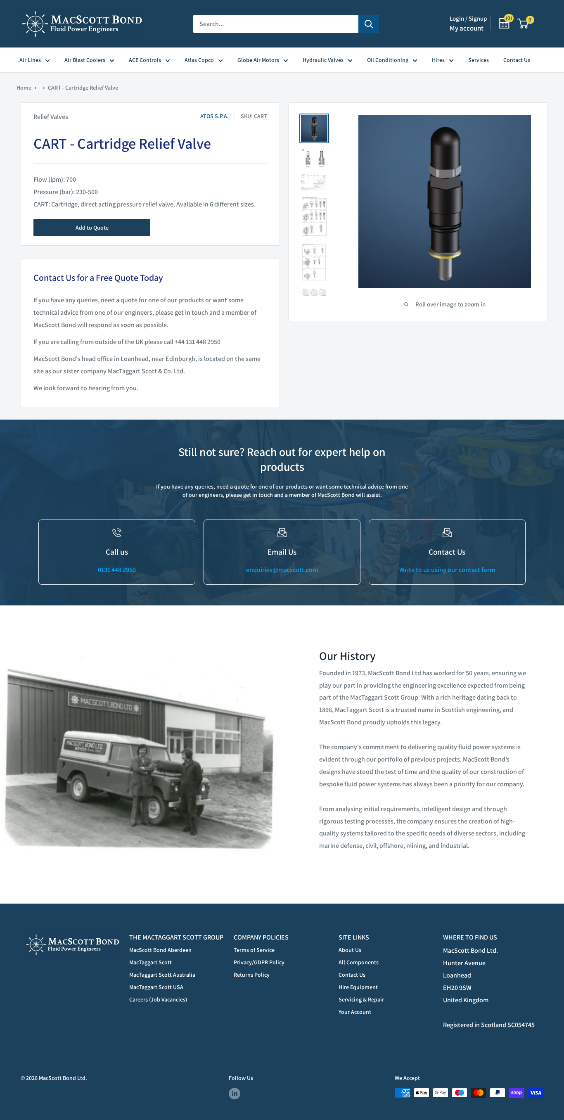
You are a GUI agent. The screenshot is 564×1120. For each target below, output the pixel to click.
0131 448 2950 (117, 569)
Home (24, 87)
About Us (350, 950)
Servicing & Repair (361, 999)
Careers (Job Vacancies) (158, 999)
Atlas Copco (199, 60)
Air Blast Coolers (84, 60)
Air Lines (30, 60)
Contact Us (516, 60)
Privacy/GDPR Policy (259, 962)
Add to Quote (92, 227)
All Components (359, 962)
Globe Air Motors (258, 60)
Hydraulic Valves (323, 60)
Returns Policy (252, 974)
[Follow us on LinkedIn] (234, 1094)
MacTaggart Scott (150, 962)
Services (478, 60)
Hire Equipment (358, 987)
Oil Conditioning (387, 60)
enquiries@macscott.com (282, 569)
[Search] (368, 24)
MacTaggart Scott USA (156, 987)
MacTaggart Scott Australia (162, 974)
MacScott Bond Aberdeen (160, 950)
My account (466, 28)
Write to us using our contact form (447, 569)
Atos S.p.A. (214, 116)
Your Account (355, 1012)
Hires (438, 60)
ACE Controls (145, 60)
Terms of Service (254, 950)
